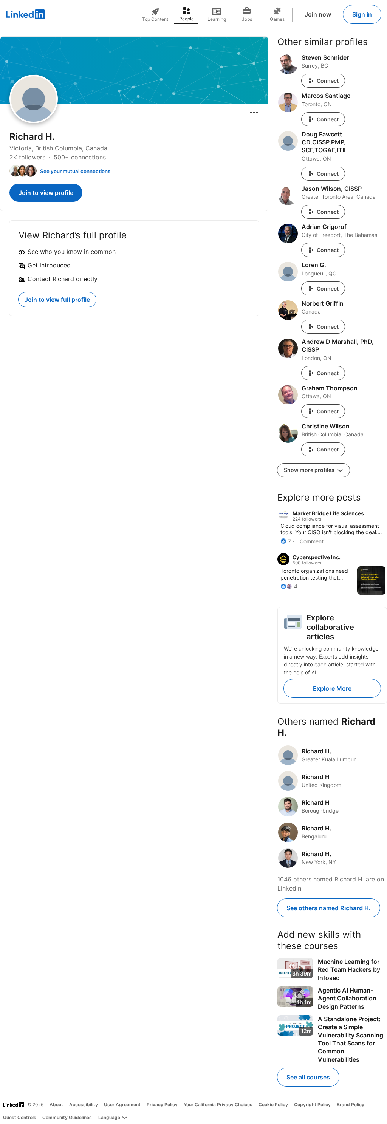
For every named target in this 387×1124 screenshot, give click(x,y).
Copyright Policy (312, 1104)
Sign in (362, 14)
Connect (328, 80)
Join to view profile (46, 192)
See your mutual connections (75, 171)
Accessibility (83, 1104)
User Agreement (122, 1104)
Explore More (332, 688)
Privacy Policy (162, 1104)
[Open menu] (254, 112)
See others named (328, 908)
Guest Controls (19, 1117)
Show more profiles (310, 470)
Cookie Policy (273, 1104)
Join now (318, 14)
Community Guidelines (67, 1117)
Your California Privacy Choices (218, 1104)
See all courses (308, 1077)
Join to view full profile (57, 299)
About (56, 1104)
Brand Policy (350, 1104)
